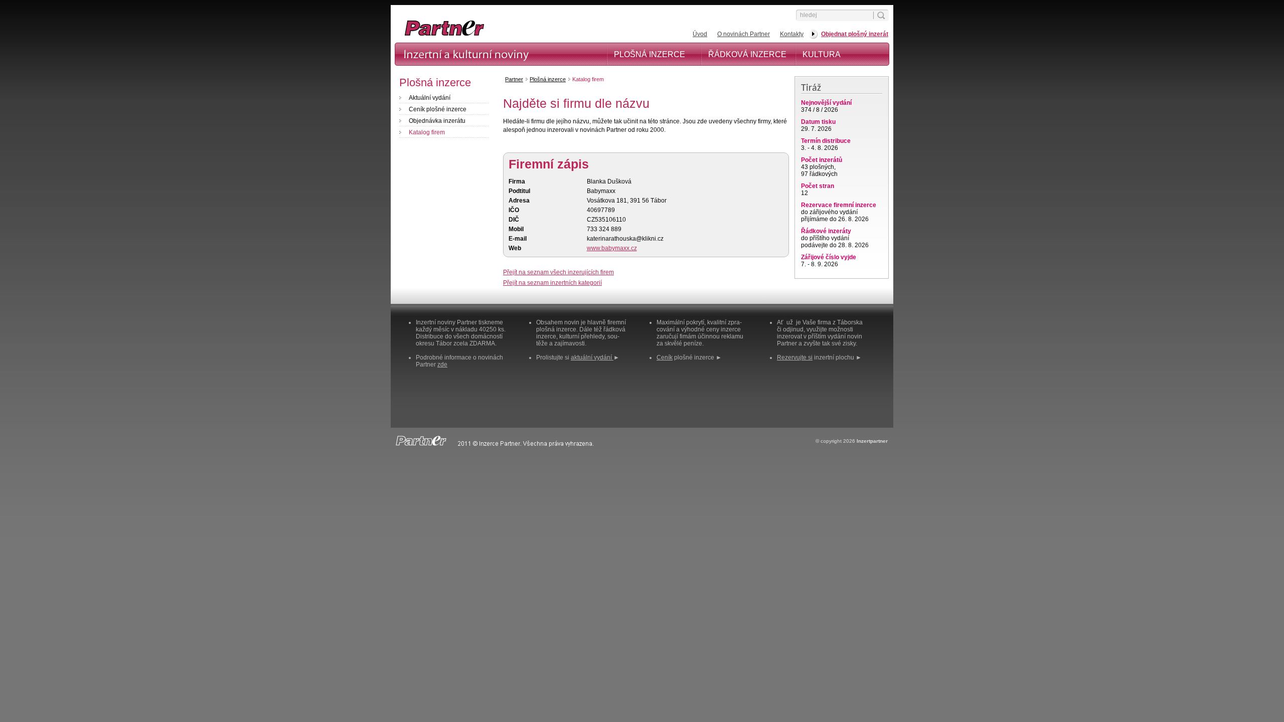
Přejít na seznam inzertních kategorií (552, 282)
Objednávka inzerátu (437, 120)
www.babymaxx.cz (612, 248)
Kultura (821, 54)
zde (442, 364)
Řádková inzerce (747, 54)
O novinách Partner (743, 34)
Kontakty (792, 34)
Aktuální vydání (429, 97)
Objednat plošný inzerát (854, 34)
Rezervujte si (795, 357)
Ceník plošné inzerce (437, 109)
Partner (514, 79)
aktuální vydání (592, 357)
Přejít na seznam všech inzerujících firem (558, 272)
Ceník (665, 357)
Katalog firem (427, 132)
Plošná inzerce (649, 54)
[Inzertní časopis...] (497, 35)
